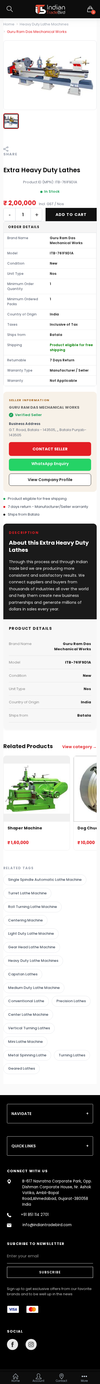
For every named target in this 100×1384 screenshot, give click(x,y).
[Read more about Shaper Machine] (37, 789)
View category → (79, 747)
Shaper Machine (25, 828)
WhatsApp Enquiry (50, 463)
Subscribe (50, 1272)
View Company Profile (50, 479)
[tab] (50, 1113)
